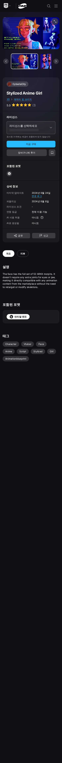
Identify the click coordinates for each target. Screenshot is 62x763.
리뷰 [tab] (23, 253)
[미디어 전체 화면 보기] (55, 21)
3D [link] (8, 99)
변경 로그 (37, 196)
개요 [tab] (8, 253)
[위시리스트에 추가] (52, 152)
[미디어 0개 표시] (24, 61)
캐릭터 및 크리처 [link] (23, 99)
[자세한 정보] (42, 217)
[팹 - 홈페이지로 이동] (22, 5)
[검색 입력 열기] (48, 6)
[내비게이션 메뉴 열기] (56, 6)
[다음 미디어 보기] (56, 61)
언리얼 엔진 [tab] (20, 316)
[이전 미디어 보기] (6, 61)
